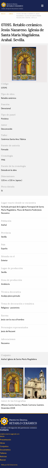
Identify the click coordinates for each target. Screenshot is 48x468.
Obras (11, 14)
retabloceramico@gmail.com (9, 434)
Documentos (5, 450)
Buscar (3, 460)
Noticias (3, 456)
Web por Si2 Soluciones (9, 465)
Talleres (3, 453)
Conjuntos (4, 446)
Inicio (3, 14)
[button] (42, 6)
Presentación (5, 440)
